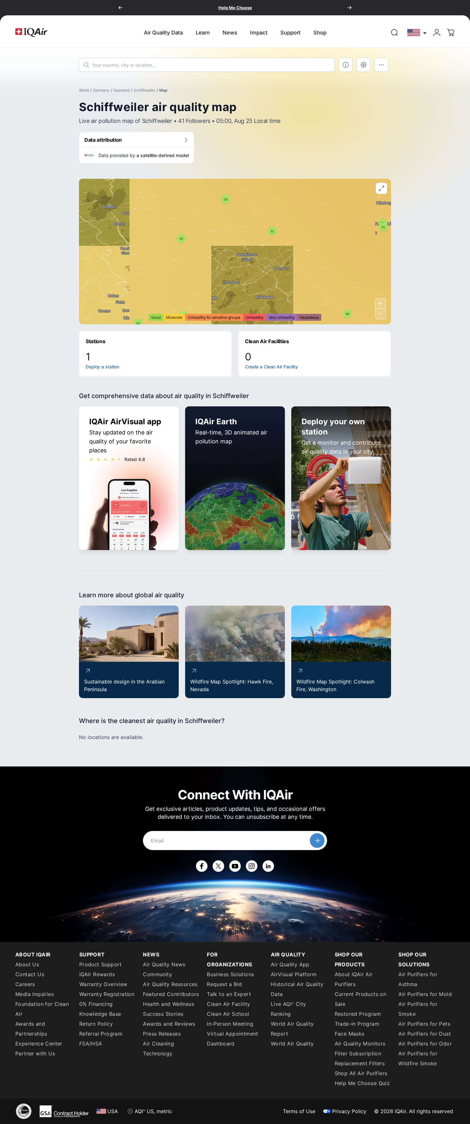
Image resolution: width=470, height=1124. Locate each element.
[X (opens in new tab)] (218, 866)
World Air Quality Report (292, 1029)
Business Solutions (230, 974)
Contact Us (29, 974)
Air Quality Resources (170, 984)
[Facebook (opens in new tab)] (202, 866)
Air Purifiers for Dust (424, 1033)
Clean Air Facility (228, 1004)
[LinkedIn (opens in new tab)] (268, 866)
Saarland (121, 90)
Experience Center (38, 1043)
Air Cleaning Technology (158, 1048)
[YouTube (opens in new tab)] (235, 866)
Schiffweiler (144, 90)
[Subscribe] (317, 840)
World (84, 90)
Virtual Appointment (232, 1033)
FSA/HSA (90, 1043)
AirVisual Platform (294, 974)
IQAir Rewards (97, 974)
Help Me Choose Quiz (362, 1083)
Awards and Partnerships (31, 1029)
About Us (27, 964)
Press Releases (162, 1033)
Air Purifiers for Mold (425, 994)
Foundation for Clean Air (42, 1009)
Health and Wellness (168, 1004)
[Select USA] (417, 32)
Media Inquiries (34, 994)
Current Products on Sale (361, 999)
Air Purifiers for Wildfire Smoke (417, 1058)
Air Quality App (290, 964)
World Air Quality (292, 1043)
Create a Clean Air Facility (271, 366)
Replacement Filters (360, 1063)
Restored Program (358, 1014)
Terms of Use (299, 1111)
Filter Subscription (358, 1053)
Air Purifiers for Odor (425, 1043)
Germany (101, 90)
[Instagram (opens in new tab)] (251, 866)
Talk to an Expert (229, 994)
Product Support (100, 964)
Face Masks (349, 1033)
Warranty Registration (106, 994)
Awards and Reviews (169, 1024)
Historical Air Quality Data (297, 989)
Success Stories (163, 1014)
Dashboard (221, 1043)
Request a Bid (224, 984)
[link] (395, 33)
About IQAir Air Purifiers (354, 979)
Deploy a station (102, 366)
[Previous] (121, 7)
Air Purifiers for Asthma (417, 979)
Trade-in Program (357, 1024)
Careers (25, 984)
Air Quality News (164, 964)
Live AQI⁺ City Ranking (288, 1009)
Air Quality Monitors (360, 1043)
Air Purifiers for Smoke (417, 1009)
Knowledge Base (100, 1014)
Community (157, 974)
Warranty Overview (103, 984)
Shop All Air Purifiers (361, 1073)
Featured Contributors (171, 994)
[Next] (349, 7)
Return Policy (96, 1024)
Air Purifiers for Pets (424, 1024)
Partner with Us (35, 1053)
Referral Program (100, 1033)
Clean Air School (228, 1014)
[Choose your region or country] (417, 32)
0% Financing (96, 1004)
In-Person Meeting (230, 1024)
